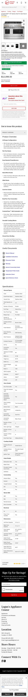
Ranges (14, 11)
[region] (14, 686)
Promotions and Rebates (8, 615)
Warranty (8, 263)
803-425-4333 (9, 638)
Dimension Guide (10, 260)
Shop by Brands (5, 625)
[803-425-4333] (21, 2)
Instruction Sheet (10, 274)
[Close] (26, 678)
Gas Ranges (20, 11)
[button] (2, 2)
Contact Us (4, 623)
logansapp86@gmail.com (12, 640)
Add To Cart (14, 85)
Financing (4, 621)
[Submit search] (24, 7)
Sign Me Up (14, 595)
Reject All (7, 694)
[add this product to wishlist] (23, 24)
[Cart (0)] (25, 2)
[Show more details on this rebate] (25, 63)
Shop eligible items (6, 69)
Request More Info (15, 89)
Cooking (9, 11)
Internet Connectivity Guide (13, 267)
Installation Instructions (12, 256)
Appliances (3, 11)
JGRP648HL (7, 81)
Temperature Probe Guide (12, 270)
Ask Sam (14, 108)
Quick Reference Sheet (12, 278)
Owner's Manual (10, 253)
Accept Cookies (20, 694)
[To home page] (10, 2)
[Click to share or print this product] (23, 20)
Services (3, 617)
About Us (4, 619)
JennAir (8, 80)
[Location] (17, 2)
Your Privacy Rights (14, 689)
